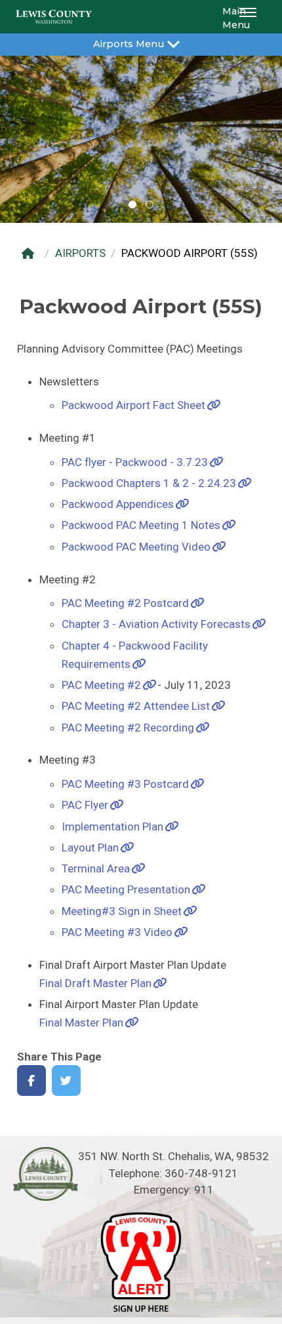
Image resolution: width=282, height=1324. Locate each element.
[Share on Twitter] (66, 1080)
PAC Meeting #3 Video (117, 932)
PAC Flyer (85, 804)
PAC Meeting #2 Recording (128, 727)
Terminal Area (96, 868)
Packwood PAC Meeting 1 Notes (141, 525)
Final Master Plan (81, 1022)
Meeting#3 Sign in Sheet (122, 911)
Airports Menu (128, 44)
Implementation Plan (112, 826)
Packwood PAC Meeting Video (136, 546)
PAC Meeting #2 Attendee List (136, 705)
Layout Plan (90, 847)
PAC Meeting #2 (101, 684)
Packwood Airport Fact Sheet (133, 405)
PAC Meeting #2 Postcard (125, 603)
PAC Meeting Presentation (126, 889)
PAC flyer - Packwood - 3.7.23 (135, 462)
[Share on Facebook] (32, 1080)
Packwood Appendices (118, 504)
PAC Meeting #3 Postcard (125, 783)
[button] (250, 16)
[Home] (31, 253)
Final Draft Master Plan (95, 983)
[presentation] (14, 139)
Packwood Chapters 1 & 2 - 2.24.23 (149, 483)
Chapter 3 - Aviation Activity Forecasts (156, 624)
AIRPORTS (80, 253)
